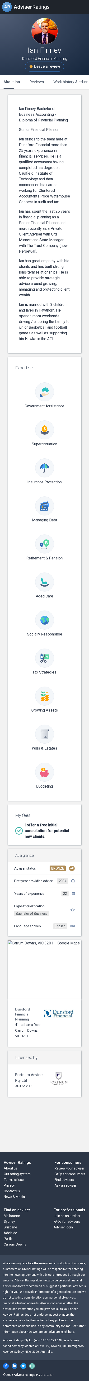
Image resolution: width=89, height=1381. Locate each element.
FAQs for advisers (67, 1221)
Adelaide (10, 1233)
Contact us (12, 1191)
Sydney (9, 1221)
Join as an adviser (67, 1216)
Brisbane (10, 1227)
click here (67, 1331)
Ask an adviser (65, 1185)
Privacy (9, 1185)
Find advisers (64, 1180)
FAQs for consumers (70, 1174)
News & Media (14, 1197)
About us (10, 1168)
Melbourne (12, 1216)
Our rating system (17, 1174)
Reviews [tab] (36, 82)
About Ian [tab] (12, 82)
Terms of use (14, 1180)
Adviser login (63, 1227)
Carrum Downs (15, 1244)
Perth (8, 1239)
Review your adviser (69, 1168)
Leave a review (46, 66)
